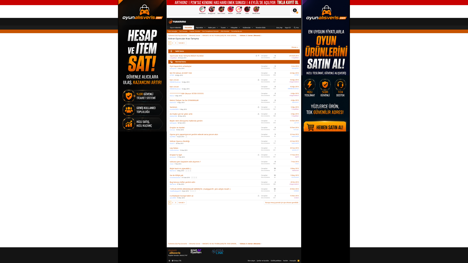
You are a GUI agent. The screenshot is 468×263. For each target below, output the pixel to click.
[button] (204, 27)
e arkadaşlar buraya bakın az (181, 196)
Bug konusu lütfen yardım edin (182, 182)
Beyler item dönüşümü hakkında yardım (186, 121)
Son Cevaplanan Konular (210, 31)
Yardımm (173, 107)
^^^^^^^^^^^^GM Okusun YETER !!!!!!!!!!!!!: (187, 93)
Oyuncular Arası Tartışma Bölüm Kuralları (187, 56)
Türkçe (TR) (177, 261)
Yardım (285, 261)
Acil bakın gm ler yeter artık (181, 114)
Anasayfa (293, 261)
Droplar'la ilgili (176, 155)
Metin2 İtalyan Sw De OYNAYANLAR (184, 100)
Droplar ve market (177, 127)
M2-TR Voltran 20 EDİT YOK (181, 73)
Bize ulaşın (251, 261)
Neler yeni (211, 27)
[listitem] (202, 10)
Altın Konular (225, 31)
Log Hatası (174, 148)
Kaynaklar (199, 27)
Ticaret (223, 27)
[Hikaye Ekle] (297, 12)
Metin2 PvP (183, 255)
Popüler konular (195, 31)
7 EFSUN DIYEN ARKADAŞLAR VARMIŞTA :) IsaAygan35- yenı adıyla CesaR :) (200, 189)
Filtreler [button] (294, 47)
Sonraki (181, 43)
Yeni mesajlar (172, 31)
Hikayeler (234, 27)
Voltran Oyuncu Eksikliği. (180, 141)
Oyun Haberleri (175, 27)
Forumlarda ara (236, 31)
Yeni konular (183, 31)
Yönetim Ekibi (260, 27)
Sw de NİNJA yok (176, 175)
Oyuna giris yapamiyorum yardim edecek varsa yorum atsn (194, 134)
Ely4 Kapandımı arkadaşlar (181, 66)
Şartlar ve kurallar (263, 261)
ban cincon (174, 80)
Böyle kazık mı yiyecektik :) (180, 168)
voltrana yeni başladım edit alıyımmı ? (185, 161)
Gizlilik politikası (276, 261)
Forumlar (188, 27)
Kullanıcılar (247, 27)
